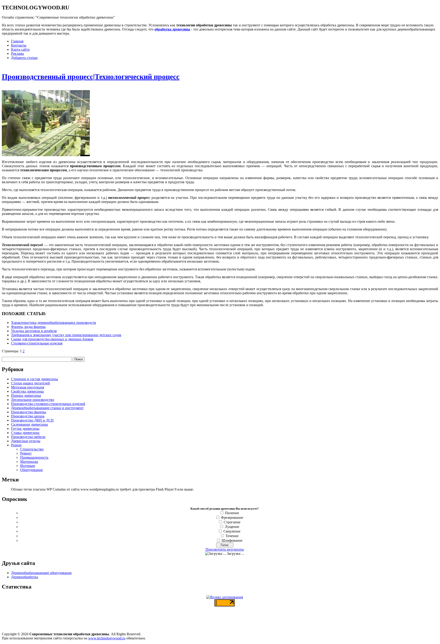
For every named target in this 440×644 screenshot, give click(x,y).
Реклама (17, 54)
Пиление (232, 513)
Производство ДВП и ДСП (32, 420)
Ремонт (26, 453)
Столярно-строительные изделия (36, 343)
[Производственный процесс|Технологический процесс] (46, 155)
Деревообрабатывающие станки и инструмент (47, 408)
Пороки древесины (26, 395)
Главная (17, 41)
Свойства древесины (27, 391)
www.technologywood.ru (106, 638)
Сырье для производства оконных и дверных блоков (52, 339)
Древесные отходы (25, 441)
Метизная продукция (27, 387)
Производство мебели (28, 437)
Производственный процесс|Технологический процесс (90, 76)
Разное (16, 445)
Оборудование (31, 470)
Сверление (231, 531)
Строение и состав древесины (34, 379)
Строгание (232, 522)
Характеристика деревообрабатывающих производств (53, 323)
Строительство (32, 449)
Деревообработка (24, 577)
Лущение (232, 527)
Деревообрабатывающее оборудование (41, 573)
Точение (232, 536)
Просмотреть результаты (225, 549)
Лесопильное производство (32, 400)
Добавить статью (24, 58)
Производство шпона (27, 416)
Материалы (29, 462)
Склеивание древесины (29, 424)
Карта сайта (20, 49)
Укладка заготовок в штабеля (34, 331)
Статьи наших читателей (30, 383)
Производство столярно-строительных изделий (48, 404)
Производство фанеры (28, 412)
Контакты (18, 45)
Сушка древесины (25, 433)
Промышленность (34, 457)
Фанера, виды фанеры (28, 327)
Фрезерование (232, 517)
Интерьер (27, 466)
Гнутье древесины (25, 428)
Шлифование (232, 540)
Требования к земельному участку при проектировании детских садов (66, 335)
